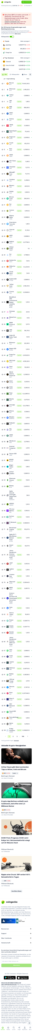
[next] (27, 736)
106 (23, 736)
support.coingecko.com (12, 21)
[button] (16, 891)
